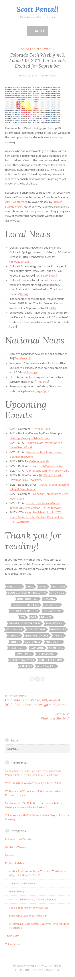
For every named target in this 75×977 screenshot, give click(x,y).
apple (43, 586)
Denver (46, 617)
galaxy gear (36, 629)
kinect (15, 641)
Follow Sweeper (18, 891)
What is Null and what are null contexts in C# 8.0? (33, 782)
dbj (33, 617)
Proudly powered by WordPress (37, 966)
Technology (12, 935)
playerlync (17, 647)
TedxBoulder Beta (50, 466)
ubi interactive (50, 660)
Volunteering (12, 943)
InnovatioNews (19, 261)
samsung (37, 647)
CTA (24, 294)
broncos (57, 592)
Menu (39, 31)
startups (56, 647)
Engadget (32, 372)
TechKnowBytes (45, 275)
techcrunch (46, 653)
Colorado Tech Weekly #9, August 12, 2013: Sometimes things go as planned (36, 701)
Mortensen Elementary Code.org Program (32, 899)
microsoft (54, 641)
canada (49, 598)
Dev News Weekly (15, 847)
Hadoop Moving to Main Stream (29, 438)
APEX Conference (16, 201)
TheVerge (42, 381)
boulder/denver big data (27, 592)
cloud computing (26, 604)
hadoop (14, 635)
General (9, 855)
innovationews (36, 635)
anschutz (14, 586)
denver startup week (25, 623)
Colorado (52, 604)
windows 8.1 (46, 666)
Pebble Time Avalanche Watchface (28, 907)
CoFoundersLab (39, 461)
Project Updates (14, 863)
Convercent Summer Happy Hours (47, 470)
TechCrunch (21, 358)
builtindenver (28, 598)
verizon (26, 666)
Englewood (54, 623)
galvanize (58, 629)
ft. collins (14, 629)
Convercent (53, 611)
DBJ (52, 308)
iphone (59, 635)
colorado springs (24, 611)
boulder (58, 586)
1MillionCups (41, 428)
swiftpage (24, 653)
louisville (32, 641)
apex (30, 586)
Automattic (51, 969)
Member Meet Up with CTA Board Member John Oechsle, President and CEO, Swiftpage (36, 516)
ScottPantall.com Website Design (28, 915)
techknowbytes (22, 660)
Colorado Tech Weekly (37, 49)
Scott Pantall (37, 9)
